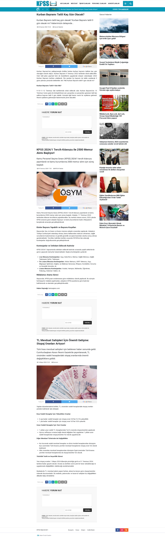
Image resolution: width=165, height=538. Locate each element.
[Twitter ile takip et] (69, 66)
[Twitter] (49, 104)
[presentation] (43, 9)
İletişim (83, 530)
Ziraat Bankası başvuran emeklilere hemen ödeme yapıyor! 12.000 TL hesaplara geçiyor (79, 9)
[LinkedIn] (53, 104)
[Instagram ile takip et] (122, 530)
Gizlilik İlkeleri (91, 530)
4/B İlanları (64, 3)
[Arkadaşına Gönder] (59, 104)
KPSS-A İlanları (59, 168)
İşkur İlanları (84, 3)
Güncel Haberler (58, 27)
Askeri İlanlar (113, 3)
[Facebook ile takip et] (53, 66)
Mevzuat (74, 3)
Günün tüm (120, 9)
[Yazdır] (62, 104)
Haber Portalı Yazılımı (45, 535)
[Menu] (125, 3)
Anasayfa (70, 530)
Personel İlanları (99, 3)
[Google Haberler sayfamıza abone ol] (87, 66)
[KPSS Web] (47, 3)
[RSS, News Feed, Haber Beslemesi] (126, 530)
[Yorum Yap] (65, 104)
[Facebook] (46, 104)
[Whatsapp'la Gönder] (56, 104)
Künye (77, 530)
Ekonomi (55, 362)
